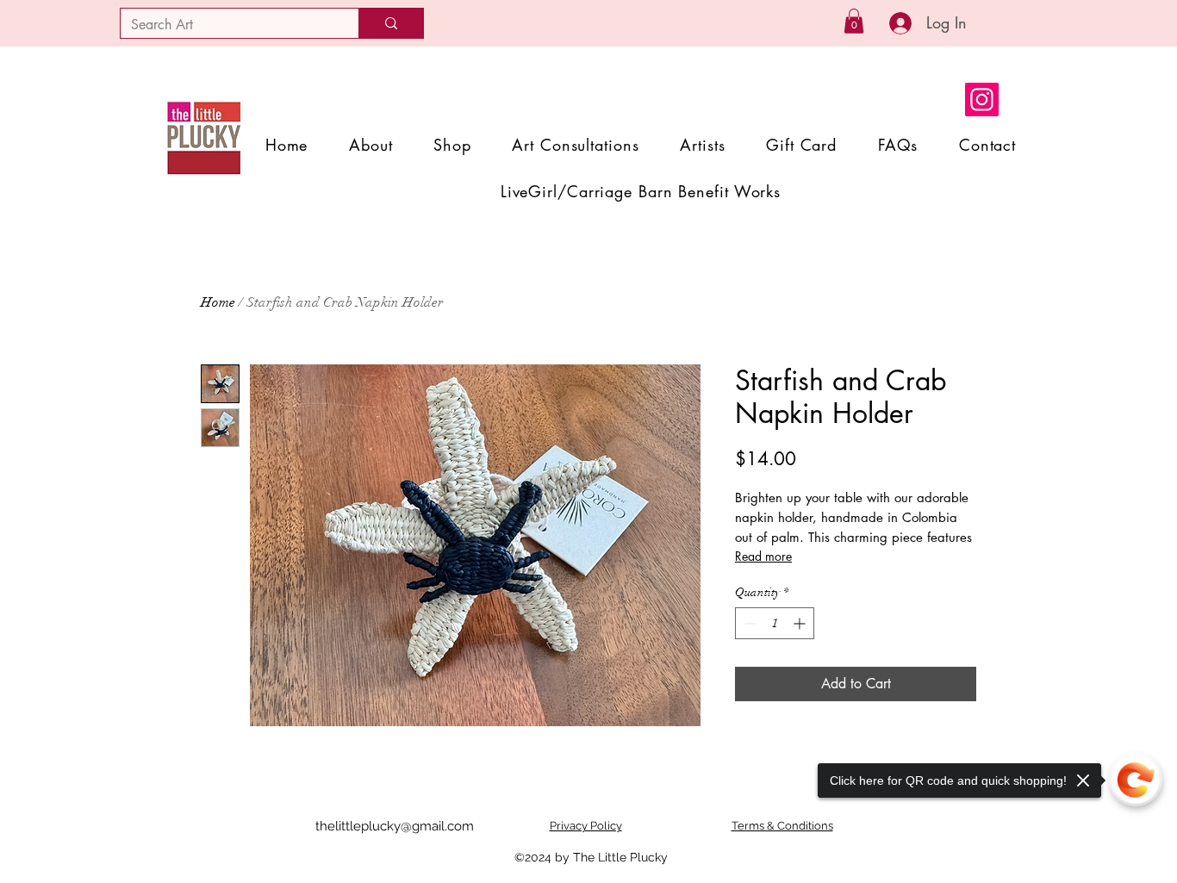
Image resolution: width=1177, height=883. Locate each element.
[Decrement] (748, 623)
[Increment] (801, 623)
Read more (763, 556)
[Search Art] (390, 23)
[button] (854, 21)
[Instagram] (982, 99)
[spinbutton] (774, 623)
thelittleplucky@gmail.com (394, 826)
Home (218, 302)
